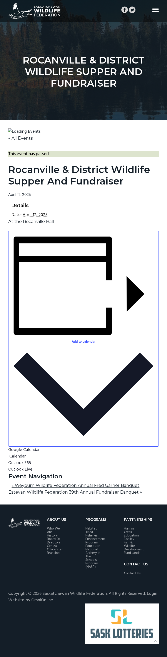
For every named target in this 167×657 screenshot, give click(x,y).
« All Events (20, 138)
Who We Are (53, 530)
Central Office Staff (55, 547)
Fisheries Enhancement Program (95, 539)
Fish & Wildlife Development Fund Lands (134, 548)
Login (152, 593)
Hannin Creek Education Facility (131, 534)
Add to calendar (83, 341)
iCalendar (17, 456)
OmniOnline (42, 600)
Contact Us (132, 573)
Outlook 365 (19, 462)
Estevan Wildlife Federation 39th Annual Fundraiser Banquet (75, 492)
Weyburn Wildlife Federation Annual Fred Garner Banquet (75, 485)
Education (92, 546)
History (52, 535)
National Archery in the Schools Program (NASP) (92, 558)
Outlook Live (20, 469)
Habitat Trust (91, 530)
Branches (53, 553)
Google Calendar (24, 449)
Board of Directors (53, 540)
